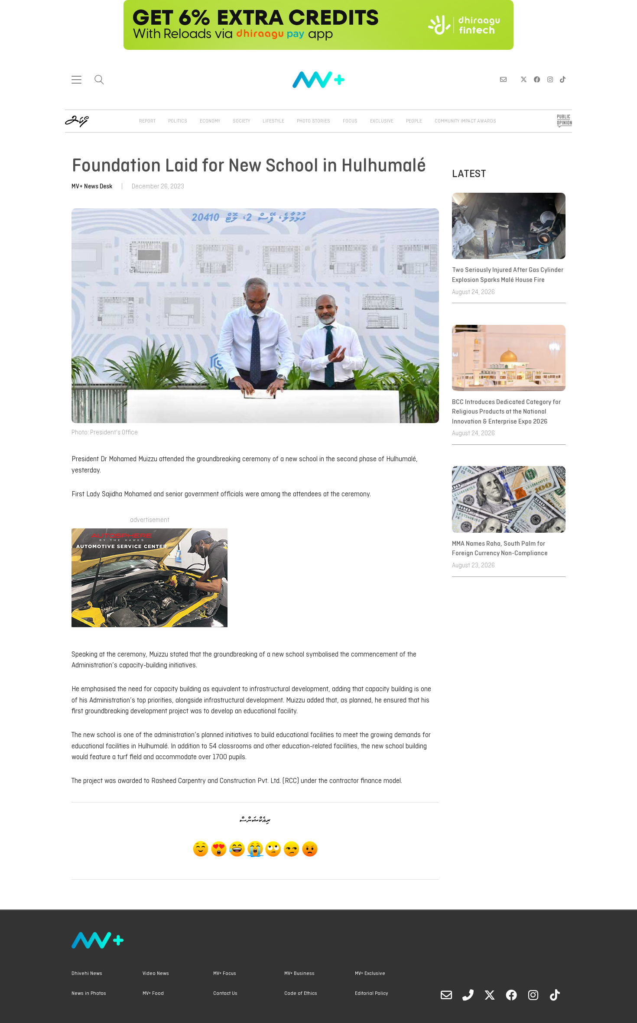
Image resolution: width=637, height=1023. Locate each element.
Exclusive (381, 121)
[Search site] (99, 81)
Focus (350, 121)
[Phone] (468, 995)
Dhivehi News (87, 973)
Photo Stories (313, 121)
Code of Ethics (300, 993)
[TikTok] (554, 995)
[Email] (446, 995)
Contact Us (225, 993)
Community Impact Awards (465, 121)
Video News (156, 973)
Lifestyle (273, 121)
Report (147, 121)
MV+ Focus (224, 973)
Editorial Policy (371, 993)
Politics (177, 121)
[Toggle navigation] (76, 80)
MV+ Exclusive (370, 973)
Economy (210, 121)
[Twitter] (489, 995)
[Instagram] (533, 995)
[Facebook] (511, 995)
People (414, 121)
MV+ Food (153, 993)
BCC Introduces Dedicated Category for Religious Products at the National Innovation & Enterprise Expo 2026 (506, 412)
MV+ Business (299, 973)
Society (241, 121)
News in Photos (89, 993)
